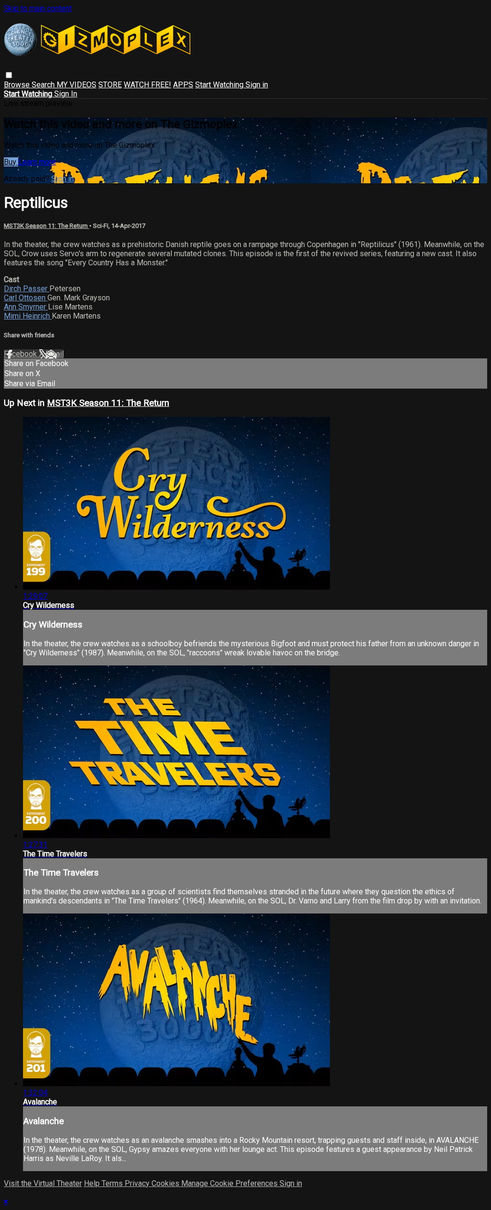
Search (44, 84)
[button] (9, 75)
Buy (11, 161)
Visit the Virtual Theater (43, 1183)
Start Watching (220, 84)
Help (93, 1183)
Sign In (65, 93)
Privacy (138, 1183)
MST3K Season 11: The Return (46, 225)
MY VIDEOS (76, 84)
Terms (113, 1183)
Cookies (166, 1183)
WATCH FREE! (147, 84)
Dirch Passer (26, 288)
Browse (18, 84)
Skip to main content (38, 8)
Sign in (257, 84)
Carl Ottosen (25, 297)
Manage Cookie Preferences (230, 1183)
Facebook (21, 353)
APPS (183, 84)
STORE (110, 84)
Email (55, 353)
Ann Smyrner (26, 306)
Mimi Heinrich (28, 315)
